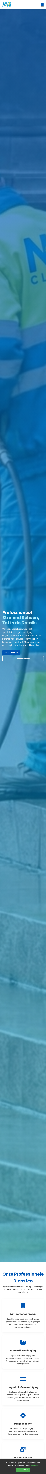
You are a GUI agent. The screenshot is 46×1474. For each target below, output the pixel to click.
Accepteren (23, 1470)
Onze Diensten (11, 652)
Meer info (35, 1465)
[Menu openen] (42, 5)
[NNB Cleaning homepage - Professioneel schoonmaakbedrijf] (6, 6)
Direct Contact (23, 659)
